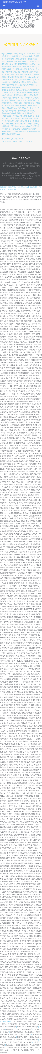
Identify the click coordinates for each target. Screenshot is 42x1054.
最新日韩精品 (19, 370)
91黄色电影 (16, 482)
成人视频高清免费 (15, 640)
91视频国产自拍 (13, 396)
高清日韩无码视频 (27, 492)
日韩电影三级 (33, 1021)
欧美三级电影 (20, 778)
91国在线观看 (27, 500)
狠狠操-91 (31, 573)
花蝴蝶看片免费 (20, 243)
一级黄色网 (23, 448)
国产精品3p (13, 710)
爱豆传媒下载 (32, 809)
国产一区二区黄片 (15, 601)
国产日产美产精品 (33, 557)
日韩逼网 (10, 295)
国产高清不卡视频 (16, 407)
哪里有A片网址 (28, 666)
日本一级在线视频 (24, 430)
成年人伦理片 (5, 796)
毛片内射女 (4, 682)
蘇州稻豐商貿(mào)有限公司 (18, 176)
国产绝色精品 (15, 531)
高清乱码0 (24, 435)
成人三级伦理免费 (32, 233)
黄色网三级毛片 (16, 801)
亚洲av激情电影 (6, 541)
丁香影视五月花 (22, 650)
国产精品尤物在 (30, 484)
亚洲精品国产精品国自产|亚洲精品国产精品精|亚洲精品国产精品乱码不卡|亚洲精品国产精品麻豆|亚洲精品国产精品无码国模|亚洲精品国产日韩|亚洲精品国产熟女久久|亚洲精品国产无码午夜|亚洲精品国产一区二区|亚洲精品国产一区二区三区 (21, 988)
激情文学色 (21, 757)
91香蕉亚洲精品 (11, 578)
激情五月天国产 (25, 404)
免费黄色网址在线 (6, 490)
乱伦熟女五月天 (11, 254)
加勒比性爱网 (7, 269)
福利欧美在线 (15, 746)
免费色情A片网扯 (11, 588)
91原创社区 (18, 562)
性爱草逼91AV (26, 606)
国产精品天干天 (9, 285)
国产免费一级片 (29, 217)
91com (11, 666)
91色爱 (11, 713)
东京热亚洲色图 (29, 886)
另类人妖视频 (14, 645)
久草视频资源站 (7, 342)
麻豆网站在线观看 (32, 547)
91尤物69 (25, 516)
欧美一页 (15, 881)
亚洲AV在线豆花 (27, 780)
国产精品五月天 (34, 528)
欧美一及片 (6, 793)
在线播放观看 (35, 614)
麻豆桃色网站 (5, 873)
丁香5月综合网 (28, 497)
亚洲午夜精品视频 (8, 637)
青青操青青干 (7, 871)
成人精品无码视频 (28, 264)
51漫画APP (28, 609)
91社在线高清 (29, 388)
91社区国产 (26, 215)
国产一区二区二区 (18, 248)
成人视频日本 (10, 292)
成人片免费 (31, 619)
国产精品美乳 (13, 412)
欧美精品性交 (34, 326)
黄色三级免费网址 (33, 479)
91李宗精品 (10, 726)
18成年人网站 (5, 414)
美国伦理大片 (22, 212)
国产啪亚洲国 (15, 700)
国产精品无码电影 (18, 246)
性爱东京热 (35, 490)
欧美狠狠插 (32, 578)
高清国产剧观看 (9, 539)
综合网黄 (27, 614)
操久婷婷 (24, 464)
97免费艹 (17, 583)
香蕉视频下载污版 (8, 705)
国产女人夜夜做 (31, 663)
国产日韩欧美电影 (25, 347)
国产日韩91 (14, 287)
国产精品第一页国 (13, 554)
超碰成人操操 (12, 334)
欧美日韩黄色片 (30, 723)
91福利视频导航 (30, 370)
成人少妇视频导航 (20, 417)
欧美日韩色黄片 (18, 321)
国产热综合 (33, 469)
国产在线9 (24, 381)
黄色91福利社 (23, 853)
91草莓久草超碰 (26, 318)
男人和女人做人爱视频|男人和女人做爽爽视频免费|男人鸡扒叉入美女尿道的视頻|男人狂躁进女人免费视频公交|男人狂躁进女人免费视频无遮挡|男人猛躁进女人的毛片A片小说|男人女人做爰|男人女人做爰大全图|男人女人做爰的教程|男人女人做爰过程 (21, 1014)
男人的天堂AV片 (25, 1034)
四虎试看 (35, 342)
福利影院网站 (20, 344)
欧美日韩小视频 (21, 788)
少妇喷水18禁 (18, 609)
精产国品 (37, 666)
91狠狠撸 (20, 272)
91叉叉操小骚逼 (24, 765)
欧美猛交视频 (22, 334)
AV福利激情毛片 (6, 832)
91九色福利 (17, 669)
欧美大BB (22, 409)
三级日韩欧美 (18, 622)
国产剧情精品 (20, 233)
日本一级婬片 (7, 228)
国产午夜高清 (29, 635)
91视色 (31, 451)
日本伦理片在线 (28, 674)
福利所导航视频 (21, 619)
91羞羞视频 (24, 427)
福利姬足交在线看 (35, 601)
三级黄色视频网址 (22, 705)
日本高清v (9, 842)
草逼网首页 (30, 305)
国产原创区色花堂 (26, 279)
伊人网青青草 (23, 453)
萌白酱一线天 (19, 707)
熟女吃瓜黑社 (29, 1032)
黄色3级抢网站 (27, 225)
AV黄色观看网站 (28, 362)
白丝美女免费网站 (33, 243)
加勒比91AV (21, 866)
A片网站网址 (11, 757)
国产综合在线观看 (16, 217)
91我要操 (38, 573)
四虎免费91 (29, 331)
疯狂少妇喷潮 (36, 700)
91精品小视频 (10, 889)
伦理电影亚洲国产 (12, 438)
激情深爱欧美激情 (8, 573)
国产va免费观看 (34, 443)
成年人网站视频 (21, 731)
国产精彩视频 (19, 324)
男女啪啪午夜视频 (28, 414)
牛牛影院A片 (8, 630)
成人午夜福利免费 (20, 1021)
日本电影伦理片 (14, 518)
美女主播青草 (5, 407)
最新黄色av (26, 801)
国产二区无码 (36, 824)
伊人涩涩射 (4, 500)
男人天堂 (22, 658)
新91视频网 (11, 365)
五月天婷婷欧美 (12, 409)
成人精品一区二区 (23, 360)
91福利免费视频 (11, 866)
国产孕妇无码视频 (32, 827)
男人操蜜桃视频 (24, 412)
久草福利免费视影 (22, 889)
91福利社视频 (19, 526)
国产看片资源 (12, 375)
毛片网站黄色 (8, 884)
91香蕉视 (20, 254)
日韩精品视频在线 (31, 1040)
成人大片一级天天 (22, 736)
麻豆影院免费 (35, 801)
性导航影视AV (12, 430)
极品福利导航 (22, 814)
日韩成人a (31, 861)
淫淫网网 (34, 458)
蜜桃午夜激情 (34, 516)
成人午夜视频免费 (15, 855)
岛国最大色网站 (23, 790)
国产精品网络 (14, 822)
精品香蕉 (27, 420)
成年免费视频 (5, 886)
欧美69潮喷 (31, 316)
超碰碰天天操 (5, 290)
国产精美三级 (24, 1024)
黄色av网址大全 (16, 339)
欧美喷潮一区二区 (23, 835)
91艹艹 (26, 357)
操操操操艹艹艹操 (13, 1029)
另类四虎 (3, 300)
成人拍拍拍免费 (23, 425)
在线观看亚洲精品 (22, 469)
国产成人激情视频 (28, 422)
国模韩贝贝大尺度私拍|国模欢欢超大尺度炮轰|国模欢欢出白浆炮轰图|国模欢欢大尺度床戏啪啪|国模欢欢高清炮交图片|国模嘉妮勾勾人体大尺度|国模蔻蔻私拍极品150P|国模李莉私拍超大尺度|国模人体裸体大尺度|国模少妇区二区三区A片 (21, 933)
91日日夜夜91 (36, 287)
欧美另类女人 (19, 1040)
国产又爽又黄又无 (34, 453)
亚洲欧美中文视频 (16, 886)
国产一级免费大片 (28, 456)
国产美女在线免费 (20, 715)
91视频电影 (36, 298)
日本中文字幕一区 (25, 840)
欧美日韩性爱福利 (17, 643)
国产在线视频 (10, 591)
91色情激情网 (9, 313)
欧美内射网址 (26, 508)
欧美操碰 (14, 775)
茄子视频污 (19, 292)
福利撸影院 (15, 404)
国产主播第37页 (31, 757)
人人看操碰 (32, 433)
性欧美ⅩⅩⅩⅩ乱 (9, 267)
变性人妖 (12, 222)
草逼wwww (11, 767)
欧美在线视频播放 (18, 739)
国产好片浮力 (36, 430)
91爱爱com (38, 497)
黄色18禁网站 (25, 560)
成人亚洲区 (31, 466)
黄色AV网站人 (12, 853)
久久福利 (12, 619)
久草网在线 (34, 357)
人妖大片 (22, 793)
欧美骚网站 (11, 762)
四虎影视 (27, 407)
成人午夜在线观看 (11, 220)
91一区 (13, 754)
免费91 (7, 388)
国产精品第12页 (35, 637)
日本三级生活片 (23, 1037)
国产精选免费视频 (32, 741)
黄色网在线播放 (18, 832)
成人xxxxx (36, 710)
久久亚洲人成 (10, 443)
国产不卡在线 (20, 300)
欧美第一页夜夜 (17, 251)
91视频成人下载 (30, 575)
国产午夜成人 (8, 370)
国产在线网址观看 (20, 599)
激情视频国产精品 (12, 318)
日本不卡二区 (5, 287)
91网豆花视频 (24, 394)
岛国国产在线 (34, 767)
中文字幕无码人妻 (35, 285)
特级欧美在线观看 (8, 357)
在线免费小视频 (26, 586)
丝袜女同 (12, 593)
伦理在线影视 (27, 640)
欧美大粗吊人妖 (33, 762)
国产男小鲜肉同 (9, 344)
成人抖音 (15, 848)
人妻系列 (22, 383)
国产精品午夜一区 (22, 285)
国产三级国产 (17, 523)
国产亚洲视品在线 (16, 819)
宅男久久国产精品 (11, 689)
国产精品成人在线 (12, 433)
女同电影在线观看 (25, 881)
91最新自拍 (36, 500)
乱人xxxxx (14, 749)
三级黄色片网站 (17, 614)
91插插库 (28, 246)
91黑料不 (3, 790)
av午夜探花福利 (30, 643)
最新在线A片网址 (13, 505)
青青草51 (15, 728)
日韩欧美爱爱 (22, 466)
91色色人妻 (32, 448)
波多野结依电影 (11, 272)
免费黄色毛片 (17, 264)
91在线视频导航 (26, 1029)
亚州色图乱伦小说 (22, 443)
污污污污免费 (5, 653)
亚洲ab (11, 417)
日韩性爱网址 (20, 593)
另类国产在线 (7, 570)
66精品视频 (23, 596)
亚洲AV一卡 (16, 586)
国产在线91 (16, 474)
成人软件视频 (20, 521)
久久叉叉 (5, 645)
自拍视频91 (19, 357)
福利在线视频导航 (10, 835)
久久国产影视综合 (20, 316)
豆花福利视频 (15, 648)
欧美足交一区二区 (25, 298)
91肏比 (23, 770)
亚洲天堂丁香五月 (22, 552)
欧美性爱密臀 (25, 700)
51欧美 (33, 352)
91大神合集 (13, 425)
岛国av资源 (27, 513)
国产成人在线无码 (34, 788)
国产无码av (17, 627)
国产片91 (16, 464)
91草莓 (36, 816)
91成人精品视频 (29, 251)
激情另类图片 (7, 391)
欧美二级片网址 (23, 775)
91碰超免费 (31, 842)
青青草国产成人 (11, 311)
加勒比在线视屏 (7, 715)
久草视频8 (3, 528)
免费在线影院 (32, 731)
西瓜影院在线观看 (33, 334)
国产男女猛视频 (9, 723)
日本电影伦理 (19, 635)
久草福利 (6, 282)
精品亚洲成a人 (20, 752)
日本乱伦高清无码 (33, 837)
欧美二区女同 (8, 785)
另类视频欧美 (36, 658)
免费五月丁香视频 (23, 611)
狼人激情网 (4, 814)
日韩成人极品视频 (35, 746)
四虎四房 (17, 780)
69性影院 (21, 308)
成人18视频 (35, 765)
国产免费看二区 (5, 614)
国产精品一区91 (19, 785)
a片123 (28, 658)
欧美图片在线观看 (25, 220)
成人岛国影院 (7, 656)
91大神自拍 (13, 230)
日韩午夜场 (4, 640)
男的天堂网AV (19, 484)
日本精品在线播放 (10, 759)
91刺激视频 (14, 840)
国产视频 (7, 868)
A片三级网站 (35, 526)
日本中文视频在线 (23, 676)
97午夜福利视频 (35, 365)
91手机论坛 (33, 822)
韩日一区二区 (27, 290)
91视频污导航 (5, 700)
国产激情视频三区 (22, 697)
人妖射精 (33, 282)
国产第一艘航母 (26, 1042)
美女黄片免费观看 (6, 783)
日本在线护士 (22, 479)
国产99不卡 (14, 596)
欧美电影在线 (5, 617)
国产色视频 (26, 682)
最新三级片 (10, 1045)
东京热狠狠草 (33, 445)
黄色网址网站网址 (15, 772)
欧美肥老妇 (30, 713)
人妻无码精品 (30, 259)
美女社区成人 (19, 684)
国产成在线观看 (7, 707)
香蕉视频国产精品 (6, 669)
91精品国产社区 (26, 695)
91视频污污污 (30, 739)
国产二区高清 (21, 720)
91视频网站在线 (11, 308)
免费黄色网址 (30, 778)
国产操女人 (13, 503)
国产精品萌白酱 (32, 752)
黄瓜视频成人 (25, 518)
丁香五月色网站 (16, 225)
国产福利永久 (21, 222)
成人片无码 (24, 746)
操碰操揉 (27, 876)
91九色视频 (30, 300)
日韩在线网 (9, 526)
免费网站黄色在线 (22, 544)
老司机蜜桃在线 (11, 360)
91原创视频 (11, 788)
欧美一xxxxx (31, 311)
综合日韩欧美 (20, 305)
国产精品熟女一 (5, 331)
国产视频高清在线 (16, 420)
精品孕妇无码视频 (26, 531)
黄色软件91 (4, 503)
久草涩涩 (3, 505)
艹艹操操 (18, 362)
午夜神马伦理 (25, 829)
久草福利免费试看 (22, 767)
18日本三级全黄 (23, 806)
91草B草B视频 (36, 329)
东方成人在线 (17, 456)
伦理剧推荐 (35, 676)
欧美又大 (35, 396)
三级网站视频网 (19, 783)
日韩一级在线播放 (9, 1037)
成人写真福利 (15, 508)
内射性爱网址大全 (35, 736)
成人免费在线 (16, 510)
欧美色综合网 (32, 241)
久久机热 (35, 347)
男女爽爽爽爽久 (36, 1045)
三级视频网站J (34, 803)
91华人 (2, 378)
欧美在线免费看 (26, 461)
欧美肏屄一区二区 (6, 702)
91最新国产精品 (13, 448)
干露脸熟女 (36, 845)
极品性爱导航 (20, 399)
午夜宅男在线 (30, 521)
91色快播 (7, 404)
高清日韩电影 (15, 796)
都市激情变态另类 (33, 630)
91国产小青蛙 (33, 417)
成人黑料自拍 (35, 624)
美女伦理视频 (5, 215)
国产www (38, 793)
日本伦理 (20, 1027)
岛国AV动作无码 (6, 368)
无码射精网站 (35, 412)
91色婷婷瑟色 (23, 445)
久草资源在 (35, 617)
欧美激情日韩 (32, 599)
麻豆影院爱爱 (10, 521)
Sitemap (30, 178)
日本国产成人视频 (20, 798)
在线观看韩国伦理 (22, 1045)
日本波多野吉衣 (18, 580)
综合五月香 (18, 342)
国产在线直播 (5, 661)
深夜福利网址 (15, 461)
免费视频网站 (36, 772)
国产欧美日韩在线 (28, 523)
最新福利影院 (34, 689)
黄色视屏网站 (25, 505)
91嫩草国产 (4, 816)
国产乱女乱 (28, 710)
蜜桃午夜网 (26, 617)
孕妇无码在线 (24, 822)
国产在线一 (14, 337)
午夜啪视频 (16, 824)
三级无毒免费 (7, 728)
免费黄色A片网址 (29, 277)
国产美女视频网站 (17, 575)
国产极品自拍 (12, 790)
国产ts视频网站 (5, 575)
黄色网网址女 (17, 440)
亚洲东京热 (11, 300)
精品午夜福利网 (9, 752)
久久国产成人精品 (20, 534)
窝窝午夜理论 (17, 692)
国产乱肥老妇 (24, 689)
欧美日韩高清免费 (8, 697)
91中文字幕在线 (16, 386)
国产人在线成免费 (15, 277)
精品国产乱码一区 (6, 1047)
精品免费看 (23, 433)
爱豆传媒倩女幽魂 (32, 383)
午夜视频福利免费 (27, 858)
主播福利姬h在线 (28, 495)
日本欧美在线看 (20, 741)
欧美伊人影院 (36, 438)
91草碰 (19, 422)
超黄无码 (21, 749)
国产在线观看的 (27, 863)
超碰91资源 (36, 513)
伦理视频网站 (15, 560)
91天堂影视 (30, 793)
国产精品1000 (5, 674)
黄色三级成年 (22, 549)
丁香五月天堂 (36, 215)
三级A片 (20, 759)
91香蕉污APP (32, 715)
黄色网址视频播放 (20, 557)
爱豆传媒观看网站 (8, 305)
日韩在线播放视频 (8, 736)
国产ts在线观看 (14, 733)
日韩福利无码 (8, 780)
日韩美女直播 (17, 516)
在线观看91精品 (8, 876)
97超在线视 (26, 772)
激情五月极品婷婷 (8, 233)
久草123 (7, 746)
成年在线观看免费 (23, 879)
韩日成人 (25, 718)
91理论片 (7, 643)
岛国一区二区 (26, 583)
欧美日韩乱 (35, 604)
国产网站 (32, 427)
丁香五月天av (12, 806)
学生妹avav (11, 536)
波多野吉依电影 (18, 368)
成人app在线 (27, 342)
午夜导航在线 (17, 541)
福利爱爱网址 (20, 591)
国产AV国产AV (17, 235)
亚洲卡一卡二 (15, 661)
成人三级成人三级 (32, 391)
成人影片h (14, 445)
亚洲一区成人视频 (27, 482)
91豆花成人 (18, 666)
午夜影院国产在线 (26, 733)
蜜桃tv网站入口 (27, 567)
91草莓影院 (28, 321)
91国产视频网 (15, 606)
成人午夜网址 (5, 604)
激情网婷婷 (15, 793)
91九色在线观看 (34, 728)
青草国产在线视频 (18, 269)
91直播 (9, 453)
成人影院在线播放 (11, 298)
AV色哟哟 (12, 552)
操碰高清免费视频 (34, 381)
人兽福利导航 (13, 765)
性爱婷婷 (34, 518)
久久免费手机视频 (18, 228)
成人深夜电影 (29, 272)
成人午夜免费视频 (23, 282)
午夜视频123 (28, 622)
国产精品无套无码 (22, 671)
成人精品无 (20, 754)
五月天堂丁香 (5, 803)
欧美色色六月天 (21, 267)
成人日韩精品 (30, 783)
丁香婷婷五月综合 (8, 477)
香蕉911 (11, 243)
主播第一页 (17, 490)
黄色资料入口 (5, 801)
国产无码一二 (17, 567)
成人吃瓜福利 (15, 381)
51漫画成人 (18, 497)
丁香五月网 (26, 490)
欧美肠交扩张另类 (11, 487)
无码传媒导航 (8, 635)
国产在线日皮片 (14, 829)
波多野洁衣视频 (27, 355)
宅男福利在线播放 (35, 697)
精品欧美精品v (5, 775)
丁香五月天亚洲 (21, 762)
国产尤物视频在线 (26, 796)
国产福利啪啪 (31, 409)
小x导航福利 (30, 785)
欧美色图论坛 (19, 373)
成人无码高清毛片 (35, 539)
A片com (25, 811)
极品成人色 (26, 624)
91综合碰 (20, 710)
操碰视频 (3, 409)
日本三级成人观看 (22, 637)
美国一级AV (4, 277)
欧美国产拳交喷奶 (32, 399)
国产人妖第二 (5, 445)
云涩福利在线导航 (22, 451)
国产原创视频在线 (25, 337)
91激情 (33, 868)
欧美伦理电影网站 (8, 362)
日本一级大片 (5, 209)
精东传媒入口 (19, 295)
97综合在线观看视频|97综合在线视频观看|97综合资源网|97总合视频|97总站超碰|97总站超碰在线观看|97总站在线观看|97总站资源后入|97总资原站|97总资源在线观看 (21, 196)
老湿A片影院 (26, 627)
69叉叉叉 (10, 861)
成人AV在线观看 (17, 845)
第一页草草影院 (16, 718)
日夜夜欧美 (36, 461)
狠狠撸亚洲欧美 (27, 238)
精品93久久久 (32, 534)
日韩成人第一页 (12, 347)
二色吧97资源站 (23, 375)
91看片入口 (10, 798)
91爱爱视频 (9, 373)
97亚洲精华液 (28, 235)
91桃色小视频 (26, 868)
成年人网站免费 (34, 671)
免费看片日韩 (16, 858)
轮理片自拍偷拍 (26, 648)
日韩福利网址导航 (13, 695)
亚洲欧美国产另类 (16, 873)
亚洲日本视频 (25, 458)
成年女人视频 (16, 238)
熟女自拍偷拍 (17, 570)
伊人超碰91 (24, 1050)
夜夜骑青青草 (24, 261)
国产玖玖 (27, 819)
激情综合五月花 (20, 1047)
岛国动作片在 (36, 583)
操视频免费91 (22, 350)
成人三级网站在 (15, 495)
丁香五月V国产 (36, 645)
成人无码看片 (8, 562)
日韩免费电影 (15, 427)
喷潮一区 (25, 601)
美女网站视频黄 (16, 811)
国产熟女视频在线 (22, 536)
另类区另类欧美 (26, 554)
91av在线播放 (9, 513)
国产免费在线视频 (17, 1032)
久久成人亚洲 (12, 676)
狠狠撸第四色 (7, 881)
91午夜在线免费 (8, 547)
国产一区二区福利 (8, 259)
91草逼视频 (6, 858)
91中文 (2, 591)
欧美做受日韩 (5, 337)
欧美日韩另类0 (34, 375)
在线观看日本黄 (31, 593)
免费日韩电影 (14, 326)
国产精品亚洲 (12, 549)
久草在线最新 (30, 656)
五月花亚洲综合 (21, 477)
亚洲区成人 (37, 780)
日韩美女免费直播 (9, 1027)
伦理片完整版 (27, 471)
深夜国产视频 (5, 840)
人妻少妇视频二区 (22, 539)
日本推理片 (37, 622)
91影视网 (30, 267)
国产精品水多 (15, 803)
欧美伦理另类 (28, 873)
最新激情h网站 (30, 687)
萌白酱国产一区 (35, 274)
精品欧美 (7, 845)
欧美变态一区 (5, 217)
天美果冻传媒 (8, 534)
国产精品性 (6, 212)
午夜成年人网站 (14, 816)
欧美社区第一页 (5, 739)
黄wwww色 (28, 295)
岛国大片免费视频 (11, 256)
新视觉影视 (6, 508)
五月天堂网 (33, 889)
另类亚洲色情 (13, 329)
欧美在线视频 (37, 487)
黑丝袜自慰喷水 (20, 726)
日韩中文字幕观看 (32, 222)
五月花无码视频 (16, 604)
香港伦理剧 (33, 425)
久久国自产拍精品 (13, 435)
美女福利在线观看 (34, 811)
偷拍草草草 (31, 702)
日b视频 (6, 495)
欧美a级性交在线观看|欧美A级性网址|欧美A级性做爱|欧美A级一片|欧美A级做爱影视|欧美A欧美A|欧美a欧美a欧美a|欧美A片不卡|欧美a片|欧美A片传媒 (21, 894)
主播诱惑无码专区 (18, 871)
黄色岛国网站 (22, 311)
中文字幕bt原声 (7, 622)
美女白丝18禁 (15, 770)
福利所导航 (24, 803)
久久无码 (5, 822)
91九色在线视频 (16, 674)
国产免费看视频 (16, 624)
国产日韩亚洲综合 (30, 759)
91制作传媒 (18, 513)
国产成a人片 (4, 1052)
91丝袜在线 (23, 728)
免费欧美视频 (36, 606)
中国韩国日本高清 (20, 313)
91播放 (38, 871)
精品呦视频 (23, 837)
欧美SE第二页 (36, 679)
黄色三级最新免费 (33, 814)
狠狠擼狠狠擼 (15, 868)
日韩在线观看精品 (30, 580)
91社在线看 (19, 723)
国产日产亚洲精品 (17, 388)
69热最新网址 (15, 744)
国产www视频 (32, 720)
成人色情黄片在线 (8, 469)
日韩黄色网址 (5, 648)
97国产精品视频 (13, 352)
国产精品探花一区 (34, 596)
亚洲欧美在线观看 (18, 391)
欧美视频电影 (30, 871)
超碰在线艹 (13, 479)
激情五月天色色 (31, 344)
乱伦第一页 (33, 536)
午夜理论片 (35, 835)
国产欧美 (31, 435)
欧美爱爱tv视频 (10, 611)
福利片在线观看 (23, 230)
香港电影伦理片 (5, 482)
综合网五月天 (36, 404)
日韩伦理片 (4, 713)
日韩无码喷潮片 (14, 1042)
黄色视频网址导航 (15, 500)
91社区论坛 (11, 544)
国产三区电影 (31, 770)
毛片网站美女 (35, 829)
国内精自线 (37, 235)
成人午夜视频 (5, 560)
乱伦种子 (14, 212)
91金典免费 (14, 653)
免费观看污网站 (19, 687)
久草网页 (10, 583)
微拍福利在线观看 (16, 209)
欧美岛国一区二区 (6, 609)
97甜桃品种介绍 (17, 679)
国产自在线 (19, 565)
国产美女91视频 (32, 848)
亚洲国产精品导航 (32, 269)
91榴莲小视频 (29, 373)
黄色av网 (8, 580)
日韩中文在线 (32, 350)
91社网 (32, 552)
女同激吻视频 (10, 399)
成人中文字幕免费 (8, 731)
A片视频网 (11, 565)
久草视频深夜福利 (28, 692)
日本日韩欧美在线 (34, 798)
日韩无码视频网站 (19, 630)
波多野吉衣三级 (5, 586)
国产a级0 (5, 222)
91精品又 (23, 809)
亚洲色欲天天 (29, 292)
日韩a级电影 (11, 720)
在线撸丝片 (12, 422)
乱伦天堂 (32, 806)
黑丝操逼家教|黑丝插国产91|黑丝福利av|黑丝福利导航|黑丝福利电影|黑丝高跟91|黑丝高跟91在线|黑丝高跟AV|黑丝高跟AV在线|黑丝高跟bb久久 (20, 964)
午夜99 (31, 705)
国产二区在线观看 (34, 212)
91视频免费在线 (30, 832)
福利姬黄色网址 (25, 438)
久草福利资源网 (5, 456)
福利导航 (27, 526)
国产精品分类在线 (22, 365)
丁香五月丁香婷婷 (13, 809)
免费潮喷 (35, 378)
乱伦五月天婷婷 (29, 707)
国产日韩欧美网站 (6, 627)
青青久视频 (26, 570)
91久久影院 (4, 326)
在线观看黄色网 (5, 848)
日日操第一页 (14, 394)
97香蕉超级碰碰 (36, 611)
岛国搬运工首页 (31, 591)
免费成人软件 (8, 557)
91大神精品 (24, 303)
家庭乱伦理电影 (24, 329)
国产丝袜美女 (8, 324)
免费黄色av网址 (20, 713)
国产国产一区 (33, 313)
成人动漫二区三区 (18, 656)
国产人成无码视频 (13, 279)
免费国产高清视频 (27, 816)
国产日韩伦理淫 (35, 884)
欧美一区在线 (35, 407)
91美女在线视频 (25, 352)
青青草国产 (26, 604)
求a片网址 (34, 420)
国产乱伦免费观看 (20, 702)
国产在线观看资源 (15, 355)
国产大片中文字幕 (6, 464)
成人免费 (36, 562)
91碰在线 (18, 274)
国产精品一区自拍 (11, 658)
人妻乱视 (25, 339)
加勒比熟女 (11, 274)
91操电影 (7, 754)
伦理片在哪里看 (16, 617)
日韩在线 (10, 316)
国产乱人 (20, 503)
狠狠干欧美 (8, 523)
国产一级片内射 (12, 261)
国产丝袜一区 (5, 339)
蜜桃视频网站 (35, 588)
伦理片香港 (13, 814)
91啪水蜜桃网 (26, 824)
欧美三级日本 (24, 653)
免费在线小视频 (28, 386)
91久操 (2, 433)
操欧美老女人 (29, 565)
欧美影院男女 (13, 1024)
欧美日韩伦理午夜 (19, 842)
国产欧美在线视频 (20, 241)
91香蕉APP (28, 209)
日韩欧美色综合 (7, 684)
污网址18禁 (32, 853)
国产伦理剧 (11, 671)
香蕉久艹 (6, 1032)
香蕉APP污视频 (13, 528)
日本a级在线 (27, 845)
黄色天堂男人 (12, 350)
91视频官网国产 (21, 573)
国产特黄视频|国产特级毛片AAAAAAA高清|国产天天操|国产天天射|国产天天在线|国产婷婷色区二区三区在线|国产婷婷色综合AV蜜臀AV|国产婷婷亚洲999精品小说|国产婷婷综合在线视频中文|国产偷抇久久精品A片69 (20, 957)
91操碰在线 (37, 238)
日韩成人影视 (24, 326)
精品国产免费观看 (27, 510)
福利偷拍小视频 (16, 215)
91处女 (15, 453)
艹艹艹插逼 (24, 528)
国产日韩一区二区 (12, 378)
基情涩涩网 (9, 497)
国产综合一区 (35, 1050)
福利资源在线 (29, 308)
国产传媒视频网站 (6, 687)
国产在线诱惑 (5, 749)
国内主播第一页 (28, 541)
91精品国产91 (10, 451)
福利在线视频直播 (30, 254)
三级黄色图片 (30, 749)
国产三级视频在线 (18, 850)
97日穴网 (7, 510)
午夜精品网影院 (16, 471)
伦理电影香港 (27, 562)
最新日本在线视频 (20, 861)
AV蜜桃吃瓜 (9, 741)
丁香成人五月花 (5, 440)
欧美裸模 (26, 274)
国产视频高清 (37, 337)
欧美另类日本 (13, 1034)
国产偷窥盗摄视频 (32, 248)
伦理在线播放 (20, 259)
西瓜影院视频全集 (18, 827)
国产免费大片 (13, 837)
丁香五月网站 (5, 624)
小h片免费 (28, 368)
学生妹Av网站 (31, 228)
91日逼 (9, 824)
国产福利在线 (36, 324)
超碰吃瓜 (37, 503)
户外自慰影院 (7, 248)
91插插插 (27, 679)
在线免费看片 (29, 684)
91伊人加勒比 (22, 578)
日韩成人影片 (8, 484)
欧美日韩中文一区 (26, 401)
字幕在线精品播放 (13, 632)
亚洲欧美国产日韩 (10, 879)
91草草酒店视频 (16, 290)
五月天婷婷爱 (32, 549)
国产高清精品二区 (6, 241)
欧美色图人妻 (34, 261)
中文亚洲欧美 (14, 1050)
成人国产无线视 (28, 669)
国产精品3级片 (5, 238)
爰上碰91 (22, 848)
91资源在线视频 (24, 588)
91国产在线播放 (19, 663)
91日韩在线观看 (6, 827)
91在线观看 (31, 866)
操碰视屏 (27, 324)
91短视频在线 (16, 863)
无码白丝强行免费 (27, 744)
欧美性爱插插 (7, 321)
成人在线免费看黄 (26, 661)
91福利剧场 (33, 394)
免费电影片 (13, 466)
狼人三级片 (18, 884)
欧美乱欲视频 (29, 503)
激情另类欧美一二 (15, 682)
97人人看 (8, 850)
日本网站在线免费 (25, 378)
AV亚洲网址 (25, 474)
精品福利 (32, 718)
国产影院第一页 (33, 477)
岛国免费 (8, 567)
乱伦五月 (30, 726)
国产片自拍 (8, 474)
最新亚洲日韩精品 (25, 487)
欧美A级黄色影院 (10, 650)
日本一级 (37, 684)
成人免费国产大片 (6, 599)
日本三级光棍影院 (13, 303)
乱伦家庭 (13, 282)
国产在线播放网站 (13, 458)
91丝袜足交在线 (33, 1047)
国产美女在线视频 (25, 396)
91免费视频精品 (32, 850)
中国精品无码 (8, 1040)
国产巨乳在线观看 (18, 331)
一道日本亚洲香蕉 (24, 256)
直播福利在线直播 (31, 1027)
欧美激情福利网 (27, 855)
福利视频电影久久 (34, 650)
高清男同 (25, 884)
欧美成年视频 (19, 876)
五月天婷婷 (6, 863)
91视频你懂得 (33, 464)
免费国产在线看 (26, 632)
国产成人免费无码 (13, 492)
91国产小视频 (30, 754)
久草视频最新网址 (28, 440)
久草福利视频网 (24, 287)
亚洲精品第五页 (19, 547)
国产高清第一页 (7, 663)
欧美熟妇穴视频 (25, 645)
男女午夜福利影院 (8, 778)
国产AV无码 (14, 383)
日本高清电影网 (16, 414)
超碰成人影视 (15, 401)
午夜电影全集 (5, 383)
